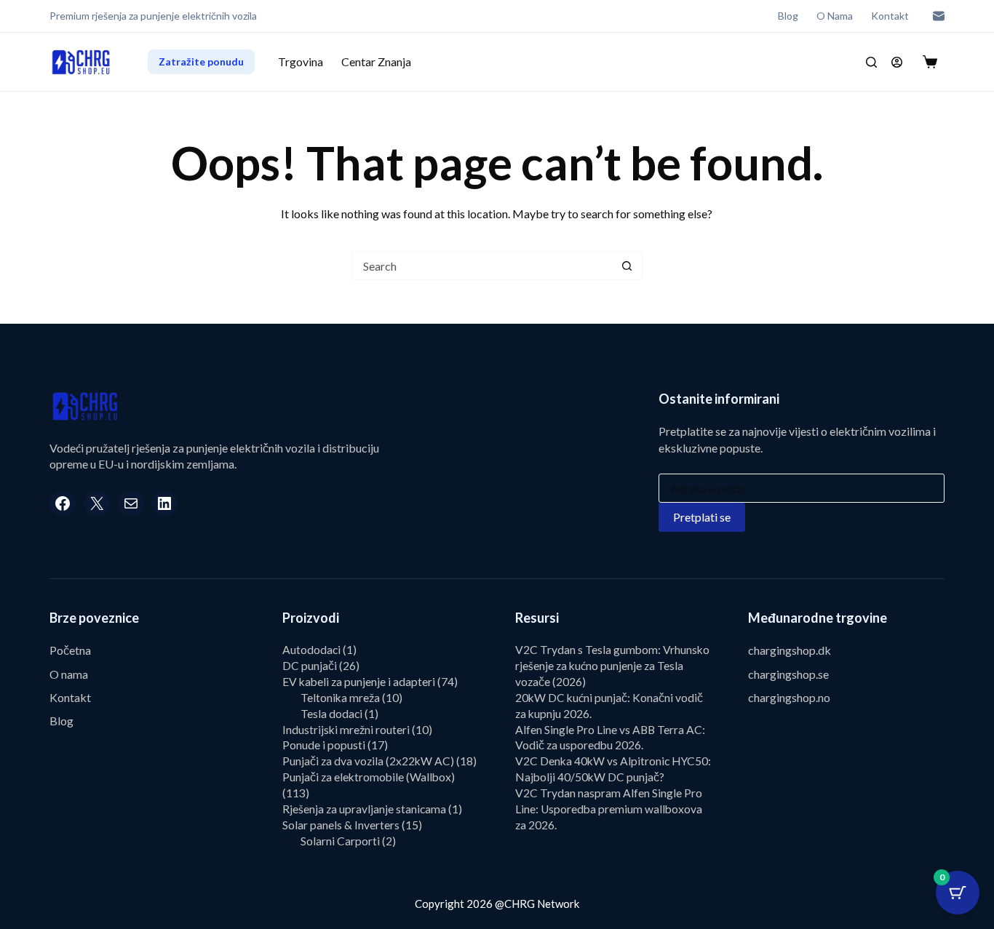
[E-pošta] (939, 16)
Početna (70, 650)
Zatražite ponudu (201, 61)
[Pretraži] (871, 62)
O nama (834, 15)
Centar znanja (376, 61)
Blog (788, 15)
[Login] (896, 62)
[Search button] (627, 265)
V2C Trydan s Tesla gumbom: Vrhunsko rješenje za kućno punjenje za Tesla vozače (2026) (612, 665)
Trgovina (300, 61)
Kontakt (890, 15)
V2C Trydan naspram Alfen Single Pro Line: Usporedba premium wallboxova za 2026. (608, 809)
